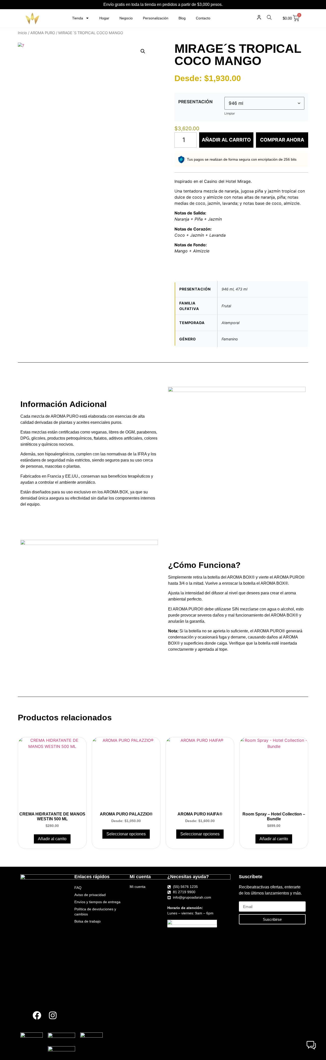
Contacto (203, 18)
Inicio (22, 33)
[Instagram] (52, 1015)
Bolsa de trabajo (87, 921)
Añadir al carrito (226, 140)
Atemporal (230, 323)
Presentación (195, 101)
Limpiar (229, 113)
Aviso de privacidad (90, 895)
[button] (142, 51)
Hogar (104, 18)
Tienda (77, 18)
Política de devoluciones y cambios (95, 911)
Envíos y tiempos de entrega (97, 902)
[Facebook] (37, 1015)
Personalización (155, 18)
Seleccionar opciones (126, 834)
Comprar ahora (282, 140)
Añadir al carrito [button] (52, 839)
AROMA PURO (42, 33)
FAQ (78, 888)
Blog (182, 18)
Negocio (126, 18)
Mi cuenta (137, 887)
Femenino (230, 339)
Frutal (226, 306)
